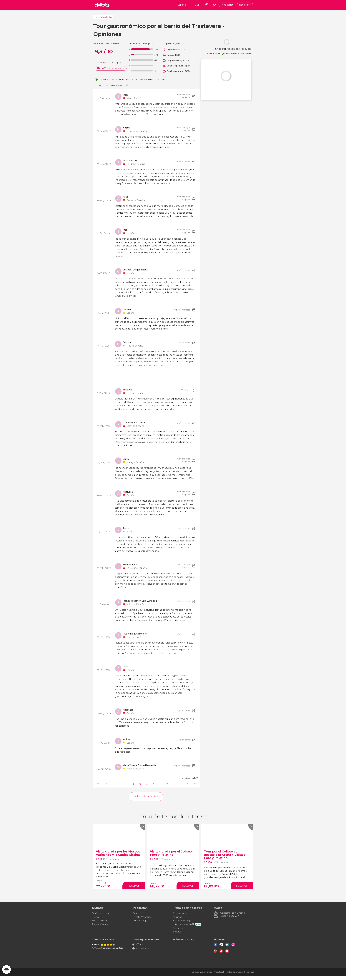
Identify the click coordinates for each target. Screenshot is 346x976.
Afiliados (177, 917)
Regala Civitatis (100, 924)
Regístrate (245, 5)
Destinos (137, 913)
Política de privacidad (235, 972)
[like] (142, 827)
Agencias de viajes (182, 920)
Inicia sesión (227, 5)
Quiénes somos (100, 913)
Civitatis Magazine (142, 917)
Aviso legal (219, 972)
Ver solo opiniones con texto (114, 85)
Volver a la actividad (103, 17)
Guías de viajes (140, 920)
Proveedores (180, 913)
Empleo (177, 931)
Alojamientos (180, 928)
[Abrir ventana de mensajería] (6, 969)
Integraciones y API (183, 924)
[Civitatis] (102, 5)
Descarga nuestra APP (146, 939)
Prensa (96, 917)
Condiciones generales (201, 972)
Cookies (250, 972)
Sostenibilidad (99, 920)
